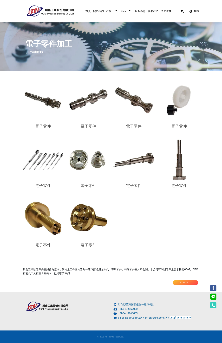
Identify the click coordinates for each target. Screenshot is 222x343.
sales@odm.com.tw (130, 317)
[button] (182, 11)
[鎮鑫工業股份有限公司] (50, 11)
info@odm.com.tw (156, 317)
